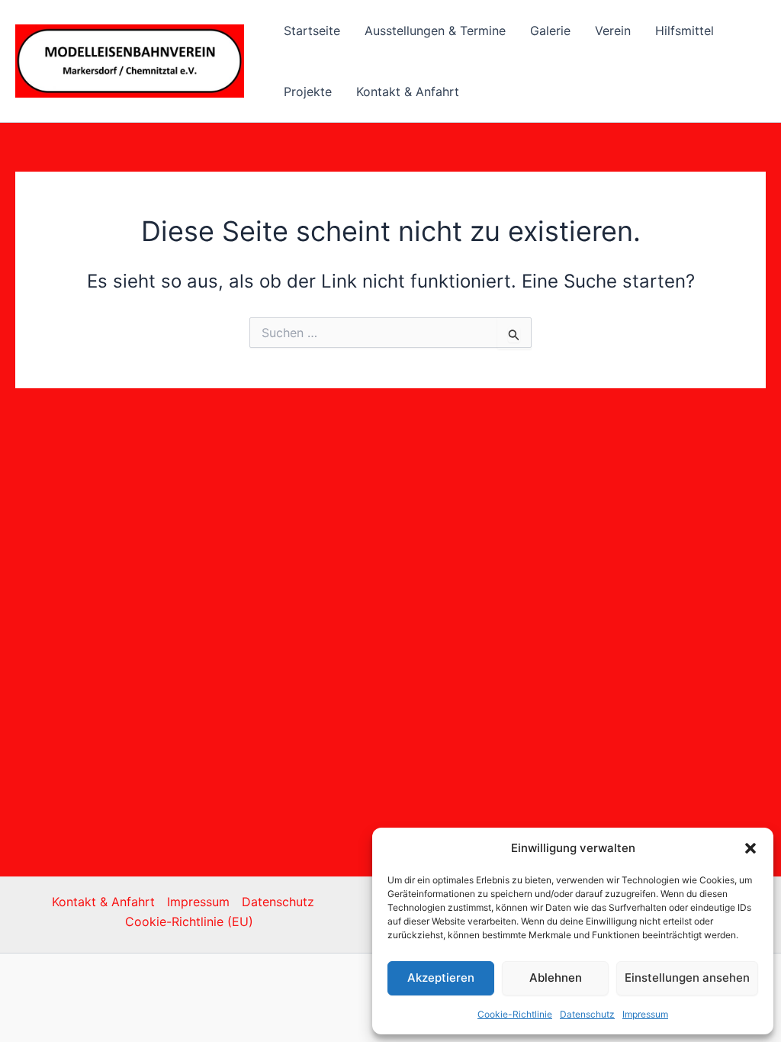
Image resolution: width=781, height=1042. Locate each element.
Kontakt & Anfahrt (407, 91)
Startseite (312, 30)
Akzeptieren (440, 977)
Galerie (550, 30)
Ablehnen (555, 977)
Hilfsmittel (684, 30)
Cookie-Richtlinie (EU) (189, 921)
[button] (750, 848)
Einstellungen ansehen (687, 977)
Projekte (308, 91)
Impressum (645, 1014)
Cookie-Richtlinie (514, 1014)
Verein (613, 30)
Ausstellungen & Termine (435, 30)
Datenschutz (587, 1014)
